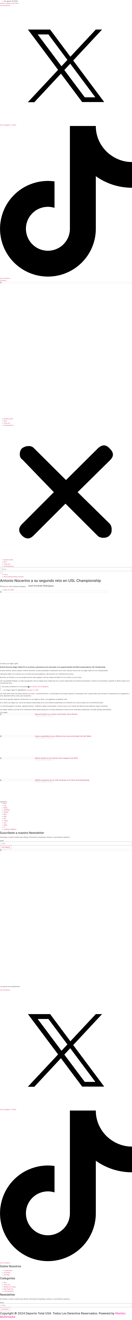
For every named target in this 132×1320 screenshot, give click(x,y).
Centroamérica (9, 425)
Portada (20, 577)
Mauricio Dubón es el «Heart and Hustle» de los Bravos (56, 714)
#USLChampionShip (10, 577)
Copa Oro (7, 423)
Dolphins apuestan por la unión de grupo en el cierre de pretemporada (62, 780)
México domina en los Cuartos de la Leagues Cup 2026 (56, 758)
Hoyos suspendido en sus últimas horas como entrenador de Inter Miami (63, 736)
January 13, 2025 (33, 690)
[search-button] (1, 572)
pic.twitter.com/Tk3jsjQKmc (39, 686)
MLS (5, 421)
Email (2, 840)
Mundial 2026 (8, 419)
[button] (66, 492)
